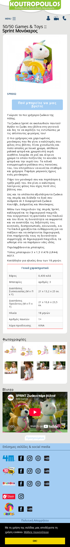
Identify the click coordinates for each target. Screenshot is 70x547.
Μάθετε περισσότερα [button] (36, 532)
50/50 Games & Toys (23, 26)
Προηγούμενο (35, 438)
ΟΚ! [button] (35, 541)
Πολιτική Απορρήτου (35, 520)
